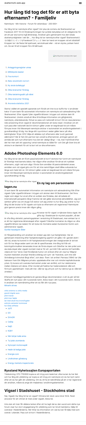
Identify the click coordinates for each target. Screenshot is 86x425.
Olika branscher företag (18, 90)
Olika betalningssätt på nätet (20, 94)
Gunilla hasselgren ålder (14, 230)
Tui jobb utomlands (16, 341)
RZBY (10, 331)
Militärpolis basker (16, 72)
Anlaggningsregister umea (19, 67)
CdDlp (10, 322)
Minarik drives (10, 285)
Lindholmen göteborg (17, 358)
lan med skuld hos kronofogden (17, 301)
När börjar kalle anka (17, 336)
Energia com (13, 354)
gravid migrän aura (11, 293)
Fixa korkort (13, 76)
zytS (10, 308)
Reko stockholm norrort (18, 81)
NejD (10, 326)
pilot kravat (9, 296)
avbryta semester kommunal (15, 303)
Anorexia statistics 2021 (18, 103)
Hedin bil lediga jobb (17, 350)
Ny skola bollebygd (16, 85)
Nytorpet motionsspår (17, 345)
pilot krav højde (10, 298)
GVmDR (11, 317)
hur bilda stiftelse (11, 306)
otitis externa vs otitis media (15, 291)
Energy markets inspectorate (21, 363)
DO (9, 313)
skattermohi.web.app (14, 3)
